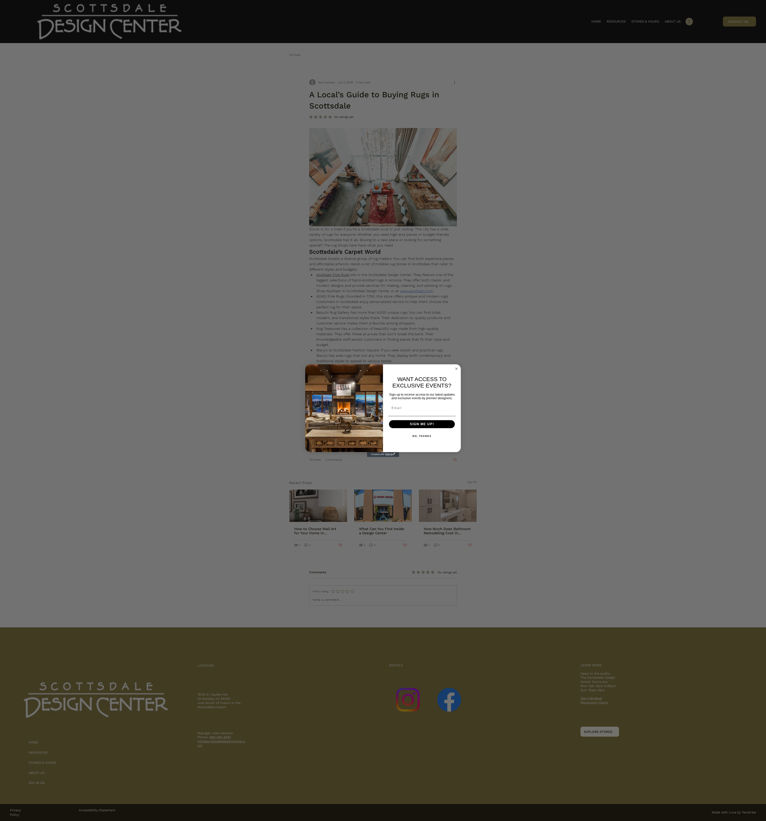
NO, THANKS (422, 436)
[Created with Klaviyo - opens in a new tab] (383, 454)
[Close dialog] (456, 368)
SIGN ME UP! (422, 424)
